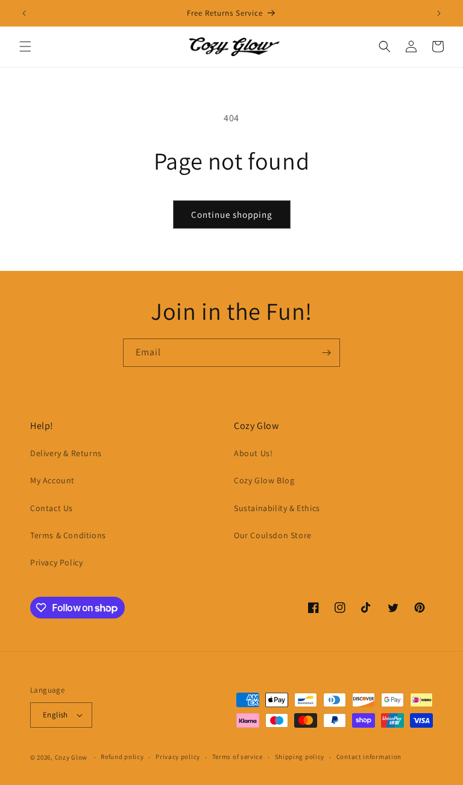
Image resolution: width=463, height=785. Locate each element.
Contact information (369, 756)
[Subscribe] (326, 352)
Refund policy (122, 756)
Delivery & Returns (66, 453)
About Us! (253, 453)
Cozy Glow (71, 757)
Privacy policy (178, 756)
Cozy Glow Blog (264, 480)
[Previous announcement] (24, 13)
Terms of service (237, 756)
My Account (52, 480)
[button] (25, 46)
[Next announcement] (439, 13)
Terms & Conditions (68, 535)
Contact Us (51, 508)
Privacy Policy (56, 562)
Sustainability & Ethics (277, 508)
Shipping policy (300, 756)
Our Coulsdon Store (273, 535)
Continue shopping (231, 214)
